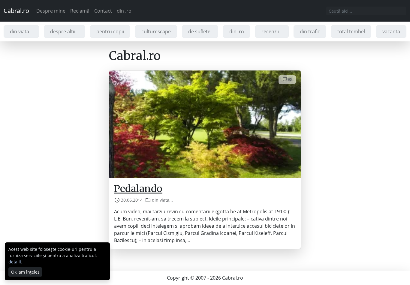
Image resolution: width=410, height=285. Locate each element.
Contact (103, 11)
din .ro (124, 11)
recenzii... (271, 31)
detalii (14, 262)
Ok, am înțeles (25, 272)
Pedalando (138, 189)
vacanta (391, 31)
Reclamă (79, 11)
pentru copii (110, 31)
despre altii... (64, 31)
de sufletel (200, 31)
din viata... (21, 31)
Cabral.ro (16, 11)
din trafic (310, 31)
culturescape (156, 31)
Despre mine (50, 11)
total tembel (351, 31)
